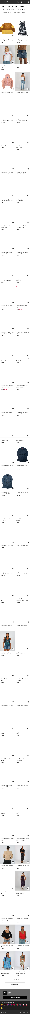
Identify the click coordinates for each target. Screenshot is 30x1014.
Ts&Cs (28, 1012)
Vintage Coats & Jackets (19, 12)
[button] (2, 1005)
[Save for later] (13, 35)
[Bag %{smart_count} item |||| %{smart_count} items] (28, 2)
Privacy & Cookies (22, 1012)
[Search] (18, 2)
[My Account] (21, 2)
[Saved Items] (25, 2)
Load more (15, 984)
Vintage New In (7, 12)
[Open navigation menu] (2, 2)
